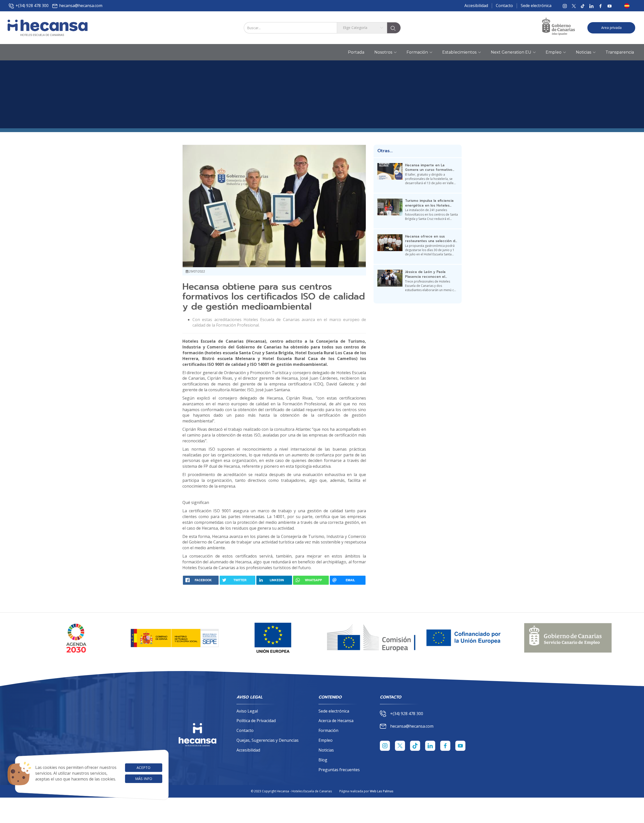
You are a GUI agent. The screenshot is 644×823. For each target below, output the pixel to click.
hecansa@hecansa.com (80, 5)
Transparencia (620, 52)
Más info (143, 778)
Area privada (611, 27)
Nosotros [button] (383, 52)
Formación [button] (417, 52)
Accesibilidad (476, 5)
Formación (328, 730)
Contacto (504, 5)
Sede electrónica (536, 5)
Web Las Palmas (381, 791)
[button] (628, 6)
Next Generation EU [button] (511, 52)
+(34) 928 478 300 (32, 5)
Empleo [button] (553, 52)
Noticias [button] (583, 52)
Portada (356, 52)
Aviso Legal (247, 711)
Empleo (325, 740)
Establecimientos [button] (459, 52)
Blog (322, 760)
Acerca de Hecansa (335, 720)
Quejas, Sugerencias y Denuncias (267, 740)
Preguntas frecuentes (339, 769)
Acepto (143, 767)
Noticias (326, 750)
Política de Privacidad (256, 720)
